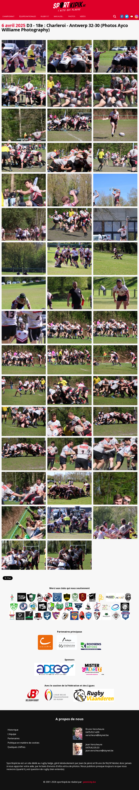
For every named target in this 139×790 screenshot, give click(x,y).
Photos (71, 16)
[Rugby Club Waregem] (128, 597)
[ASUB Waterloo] (78, 607)
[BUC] (82, 615)
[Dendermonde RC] (20, 616)
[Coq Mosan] (125, 607)
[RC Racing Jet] (59, 606)
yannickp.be (89, 781)
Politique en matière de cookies (23, 742)
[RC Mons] (106, 607)
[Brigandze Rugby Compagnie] (106, 615)
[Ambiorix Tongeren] (33, 606)
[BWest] (12, 615)
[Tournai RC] (74, 615)
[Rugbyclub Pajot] (40, 597)
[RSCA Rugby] (56, 615)
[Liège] (97, 606)
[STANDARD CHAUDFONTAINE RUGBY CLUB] (97, 615)
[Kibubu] (65, 615)
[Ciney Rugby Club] (88, 615)
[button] (24, 56)
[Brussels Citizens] (82, 597)
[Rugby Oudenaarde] (42, 606)
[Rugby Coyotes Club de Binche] (31, 597)
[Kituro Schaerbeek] (29, 615)
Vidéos (83, 16)
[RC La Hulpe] (116, 615)
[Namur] (66, 597)
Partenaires (14, 738)
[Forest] (91, 597)
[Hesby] (12, 597)
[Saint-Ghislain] (75, 597)
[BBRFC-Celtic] (69, 607)
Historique (13, 729)
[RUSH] (120, 597)
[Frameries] (101, 598)
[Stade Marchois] (51, 606)
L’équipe (12, 734)
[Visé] (47, 615)
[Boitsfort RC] (57, 597)
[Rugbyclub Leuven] (115, 607)
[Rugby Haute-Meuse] (14, 606)
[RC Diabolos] (47, 597)
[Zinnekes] (125, 615)
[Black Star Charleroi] (21, 597)
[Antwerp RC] (38, 616)
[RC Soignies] (110, 597)
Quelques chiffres (16, 747)
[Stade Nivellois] (23, 606)
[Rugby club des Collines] (88, 606)
